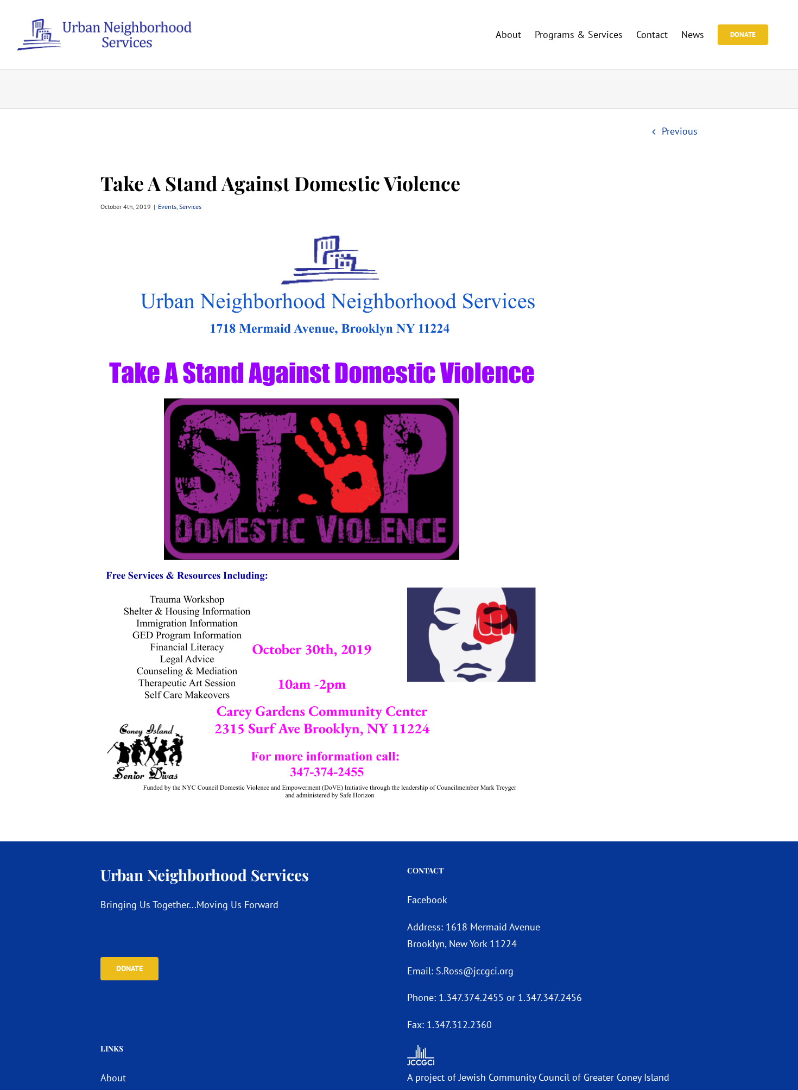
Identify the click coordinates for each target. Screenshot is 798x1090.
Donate (129, 968)
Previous (680, 131)
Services (190, 206)
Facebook (427, 899)
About (113, 1078)
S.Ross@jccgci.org (475, 971)
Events (167, 206)
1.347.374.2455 (471, 997)
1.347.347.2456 (550, 997)
